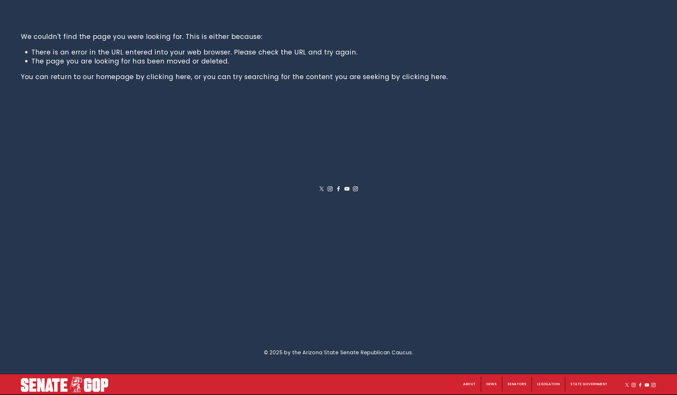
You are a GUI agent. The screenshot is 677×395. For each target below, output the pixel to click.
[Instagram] (330, 188)
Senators (516, 384)
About (469, 384)
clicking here (169, 76)
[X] (321, 188)
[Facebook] (338, 188)
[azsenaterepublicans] (355, 188)
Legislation (548, 384)
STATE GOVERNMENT (588, 384)
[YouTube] (347, 188)
